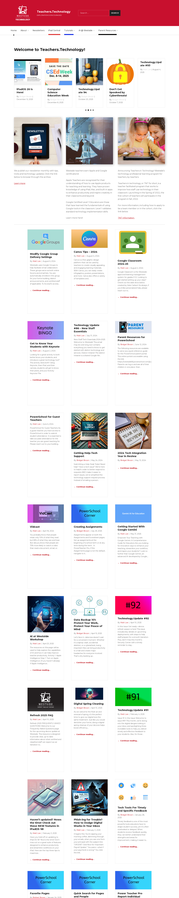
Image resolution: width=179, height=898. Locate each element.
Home (14, 30)
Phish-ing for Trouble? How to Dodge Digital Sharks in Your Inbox (88, 822)
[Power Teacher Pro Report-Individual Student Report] (133, 880)
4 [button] (93, 110)
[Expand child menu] (28, 30)
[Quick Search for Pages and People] (89, 880)
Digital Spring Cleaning (89, 703)
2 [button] (88, 110)
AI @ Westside (85, 30)
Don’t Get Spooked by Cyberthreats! (25, 92)
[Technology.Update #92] (133, 605)
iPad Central (54, 30)
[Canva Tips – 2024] (89, 238)
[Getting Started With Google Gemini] (133, 513)
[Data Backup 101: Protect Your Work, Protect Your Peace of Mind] (89, 606)
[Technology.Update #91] (133, 697)
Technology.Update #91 (133, 710)
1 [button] (85, 110)
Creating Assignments (88, 526)
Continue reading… (41, 290)
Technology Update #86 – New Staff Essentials (86, 328)
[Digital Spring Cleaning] (89, 693)
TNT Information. (126, 218)
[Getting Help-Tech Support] (89, 431)
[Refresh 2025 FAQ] (46, 699)
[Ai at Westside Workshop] (46, 614)
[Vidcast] (46, 513)
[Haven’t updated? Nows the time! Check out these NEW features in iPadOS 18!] (46, 797)
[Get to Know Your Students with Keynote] (46, 330)
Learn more (19, 183)
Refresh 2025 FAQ (41, 715)
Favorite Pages (39, 893)
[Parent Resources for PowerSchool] (133, 327)
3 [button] (90, 110)
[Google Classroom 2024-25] (133, 243)
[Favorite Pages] (46, 880)
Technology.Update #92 (133, 618)
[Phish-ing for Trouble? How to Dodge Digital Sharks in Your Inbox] (89, 797)
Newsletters (38, 30)
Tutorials (68, 30)
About (24, 30)
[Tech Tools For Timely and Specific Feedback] (133, 791)
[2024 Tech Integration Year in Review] (133, 431)
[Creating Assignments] (89, 513)
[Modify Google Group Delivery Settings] (46, 239)
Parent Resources (107, 30)
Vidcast (35, 526)
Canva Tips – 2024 (85, 251)
